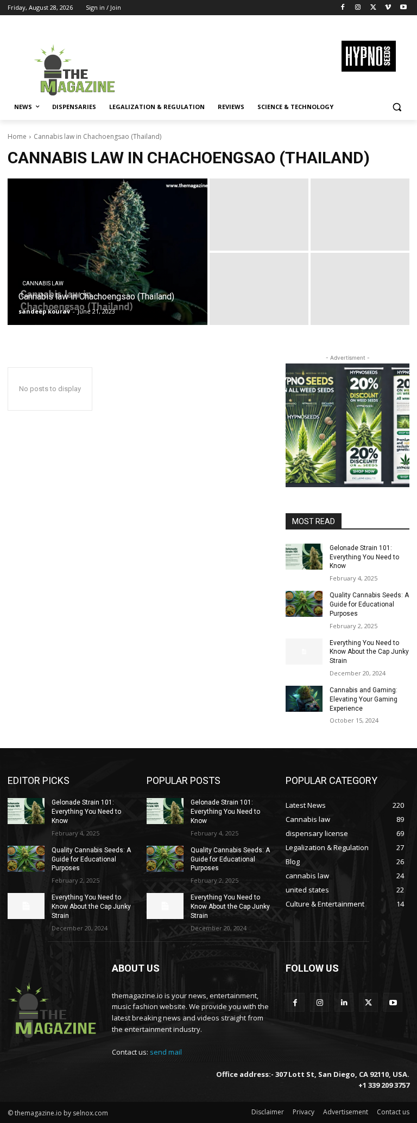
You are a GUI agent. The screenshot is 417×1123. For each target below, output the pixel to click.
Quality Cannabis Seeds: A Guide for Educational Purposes (369, 604)
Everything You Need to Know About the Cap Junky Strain (369, 652)
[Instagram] (358, 8)
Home (17, 136)
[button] (396, 107)
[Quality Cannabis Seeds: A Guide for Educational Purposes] (304, 604)
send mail (166, 1052)
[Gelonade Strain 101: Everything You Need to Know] (304, 557)
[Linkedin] (343, 1002)
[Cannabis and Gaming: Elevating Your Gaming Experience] (304, 699)
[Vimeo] (388, 8)
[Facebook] (343, 8)
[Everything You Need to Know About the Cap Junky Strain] (304, 652)
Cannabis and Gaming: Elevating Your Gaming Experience (363, 699)
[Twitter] (373, 8)
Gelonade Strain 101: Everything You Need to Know (364, 557)
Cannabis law (43, 283)
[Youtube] (403, 8)
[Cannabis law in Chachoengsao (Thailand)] (107, 251)
